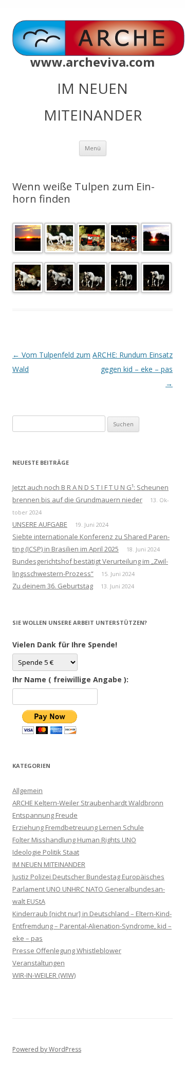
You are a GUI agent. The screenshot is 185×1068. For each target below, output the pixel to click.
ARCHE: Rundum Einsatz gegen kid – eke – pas (132, 369)
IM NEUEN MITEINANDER (48, 864)
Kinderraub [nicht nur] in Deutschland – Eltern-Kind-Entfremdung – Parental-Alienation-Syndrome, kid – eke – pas (92, 926)
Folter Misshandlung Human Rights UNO (74, 839)
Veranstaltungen (38, 962)
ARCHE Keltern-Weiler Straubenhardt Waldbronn (87, 802)
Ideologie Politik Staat (45, 852)
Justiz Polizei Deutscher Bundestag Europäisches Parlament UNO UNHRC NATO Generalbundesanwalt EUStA (88, 889)
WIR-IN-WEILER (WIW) (44, 975)
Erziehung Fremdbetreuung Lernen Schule (78, 827)
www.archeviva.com (92, 62)
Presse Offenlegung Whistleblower (66, 950)
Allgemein (27, 790)
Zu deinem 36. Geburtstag (52, 585)
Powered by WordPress (46, 1049)
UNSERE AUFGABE (39, 524)
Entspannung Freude (45, 815)
